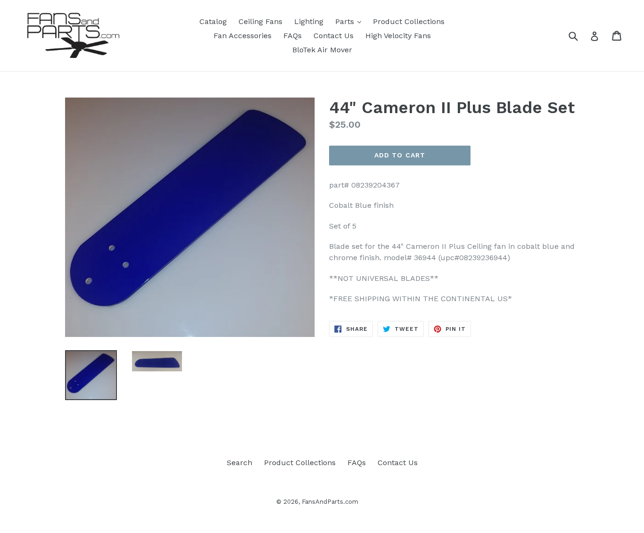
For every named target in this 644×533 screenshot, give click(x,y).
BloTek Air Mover (322, 49)
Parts (350, 21)
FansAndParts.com (330, 501)
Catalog (213, 21)
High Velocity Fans (398, 35)
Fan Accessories (243, 35)
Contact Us (334, 35)
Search (239, 462)
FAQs (292, 35)
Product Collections (409, 21)
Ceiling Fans (260, 21)
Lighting (308, 21)
